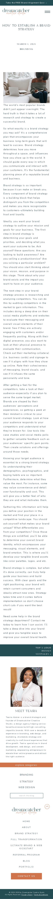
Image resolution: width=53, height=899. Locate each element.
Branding (26, 49)
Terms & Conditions (41, 895)
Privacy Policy (27, 895)
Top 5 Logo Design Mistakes (43, 651)
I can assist (35, 624)
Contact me (38, 620)
